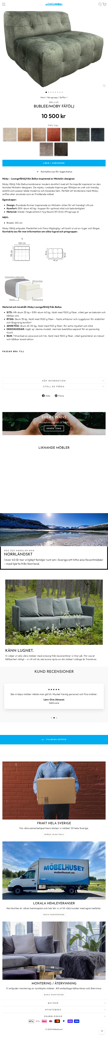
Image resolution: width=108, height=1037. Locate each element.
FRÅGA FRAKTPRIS (54, 834)
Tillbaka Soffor (56, 739)
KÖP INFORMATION (54, 380)
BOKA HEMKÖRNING (54, 914)
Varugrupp (52, 97)
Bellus (54, 102)
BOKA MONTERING (54, 995)
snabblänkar (53, 1016)
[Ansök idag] (54, 423)
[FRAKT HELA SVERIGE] (54, 790)
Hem (42, 97)
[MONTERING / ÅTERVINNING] (54, 951)
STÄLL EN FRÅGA (54, 386)
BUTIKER (53, 1003)
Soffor (63, 97)
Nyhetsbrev (53, 1009)
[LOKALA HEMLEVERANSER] (54, 870)
